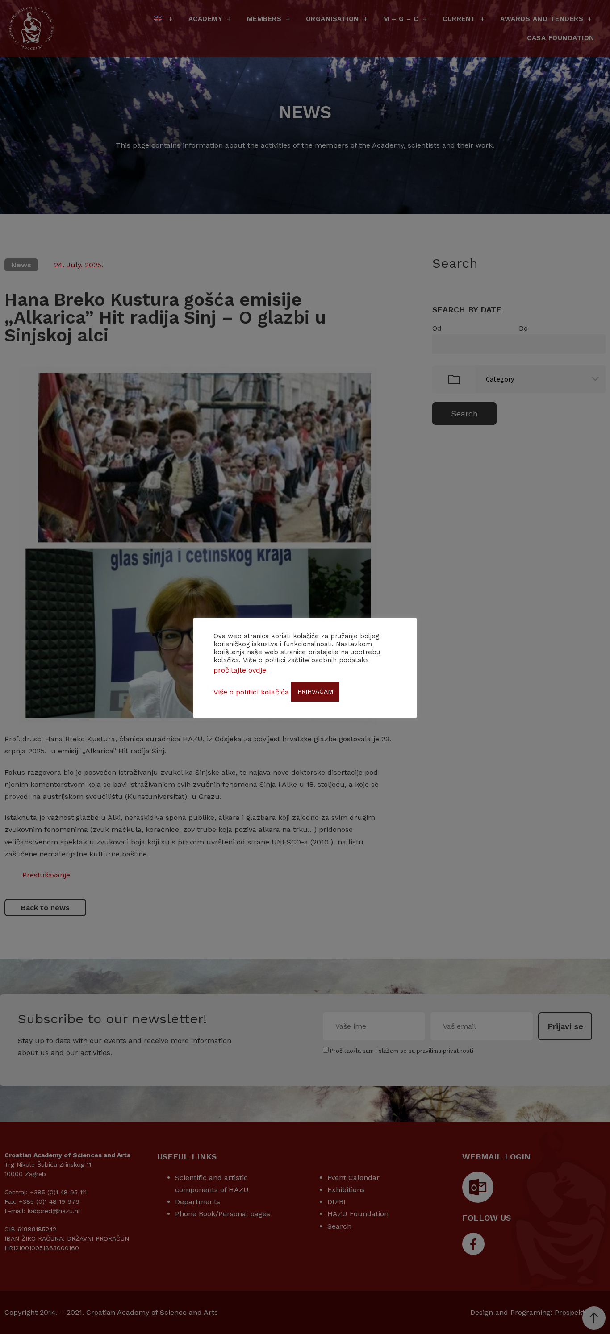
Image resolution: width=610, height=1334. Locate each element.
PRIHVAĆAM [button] (315, 691)
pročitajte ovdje (239, 670)
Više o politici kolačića (251, 692)
